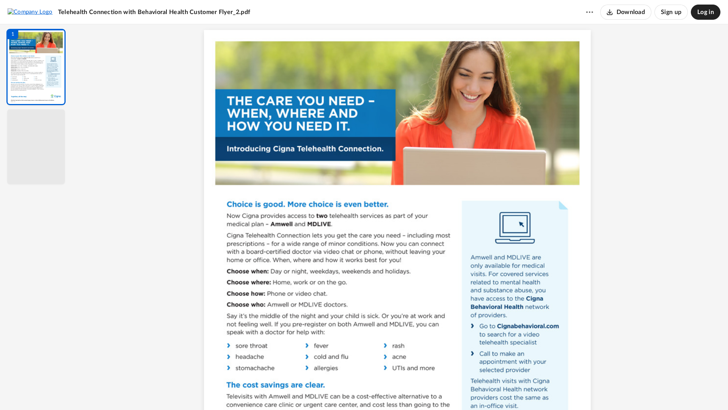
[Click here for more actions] (589, 12)
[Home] (30, 12)
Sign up (671, 12)
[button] (36, 67)
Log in (705, 12)
